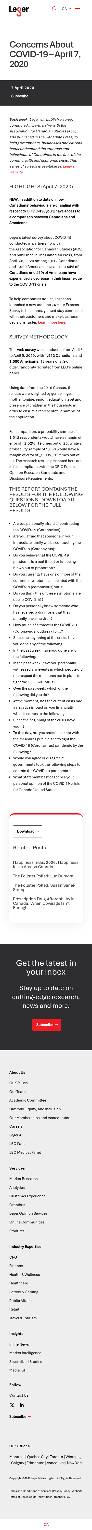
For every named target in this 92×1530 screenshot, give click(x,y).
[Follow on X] (12, 1405)
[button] (67, 8)
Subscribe (19, 96)
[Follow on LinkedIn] (22, 1405)
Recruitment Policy (58, 1497)
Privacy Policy (61, 1491)
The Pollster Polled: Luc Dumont (43, 876)
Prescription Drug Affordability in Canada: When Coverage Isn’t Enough (44, 903)
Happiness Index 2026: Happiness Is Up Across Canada (46, 864)
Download (26, 831)
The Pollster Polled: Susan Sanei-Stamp (44, 887)
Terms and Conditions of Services (30, 1491)
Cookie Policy (35, 1497)
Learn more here (51, 322)
